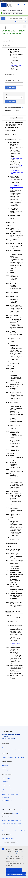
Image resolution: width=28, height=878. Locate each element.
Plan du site (5, 781)
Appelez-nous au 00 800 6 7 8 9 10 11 (11, 820)
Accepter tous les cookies (14, 870)
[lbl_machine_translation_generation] (22, 107)
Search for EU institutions (8, 838)
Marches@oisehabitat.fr (16, 65)
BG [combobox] (6, 97)
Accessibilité (5, 771)
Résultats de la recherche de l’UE (10, 794)
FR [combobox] (6, 84)
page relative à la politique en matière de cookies (15, 854)
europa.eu (15, 813)
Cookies (4, 768)
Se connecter (18, 6)
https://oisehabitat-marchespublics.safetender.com (16, 172)
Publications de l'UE (7, 800)
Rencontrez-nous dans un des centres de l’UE (13, 830)
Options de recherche (21, 21)
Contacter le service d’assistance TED (11, 750)
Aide (3, 747)
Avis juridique (5, 765)
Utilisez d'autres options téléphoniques (11, 823)
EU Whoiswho (5, 797)
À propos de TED (6, 778)
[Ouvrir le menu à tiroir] (4, 27)
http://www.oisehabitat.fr (16, 166)
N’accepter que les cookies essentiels (16, 874)
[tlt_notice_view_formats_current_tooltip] (21, 118)
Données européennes (7, 791)
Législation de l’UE (6, 789)
